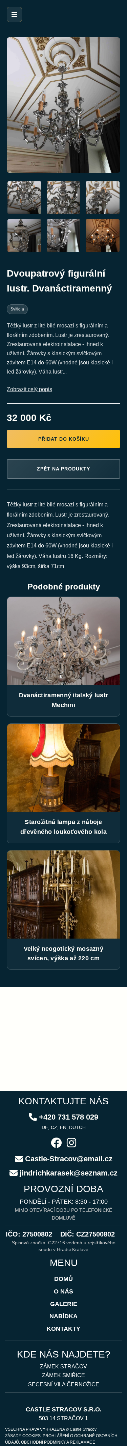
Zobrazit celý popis (29, 389)
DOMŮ (63, 1279)
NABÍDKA (63, 1316)
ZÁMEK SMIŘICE (63, 1375)
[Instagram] (71, 1143)
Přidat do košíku (63, 439)
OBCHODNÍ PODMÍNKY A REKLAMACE (58, 1442)
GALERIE (63, 1304)
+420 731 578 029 (68, 1117)
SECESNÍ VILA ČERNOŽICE (63, 1384)
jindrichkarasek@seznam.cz (69, 1173)
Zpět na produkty (63, 468)
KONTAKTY (63, 1328)
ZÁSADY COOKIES (23, 1435)
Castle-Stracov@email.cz (68, 1158)
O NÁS (63, 1291)
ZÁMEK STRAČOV (63, 1366)
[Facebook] (56, 1143)
